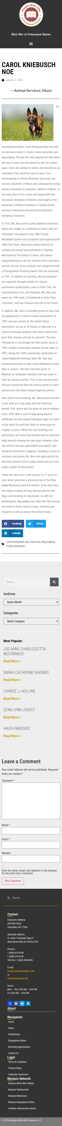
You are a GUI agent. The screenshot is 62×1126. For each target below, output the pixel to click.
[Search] (54, 582)
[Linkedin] (28, 1003)
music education (16, 546)
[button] (31, 44)
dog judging (48, 541)
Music (47, 90)
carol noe (35, 541)
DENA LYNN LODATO (19, 709)
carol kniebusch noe (18, 541)
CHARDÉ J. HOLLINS (19, 691)
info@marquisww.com (17, 978)
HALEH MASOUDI (16, 728)
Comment (8, 780)
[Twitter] (22, 1003)
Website (6, 853)
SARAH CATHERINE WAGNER (26, 672)
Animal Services (27, 90)
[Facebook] (16, 1003)
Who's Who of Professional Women (31, 34)
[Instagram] (10, 1003)
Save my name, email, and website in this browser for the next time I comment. (29, 872)
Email (6, 839)
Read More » (12, 661)
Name (6, 825)
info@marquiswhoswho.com (20, 971)
